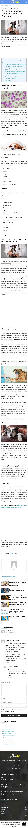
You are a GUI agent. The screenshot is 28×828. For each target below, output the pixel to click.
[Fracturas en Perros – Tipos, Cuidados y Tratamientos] (5, 618)
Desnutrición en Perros (20, 130)
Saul (14, 569)
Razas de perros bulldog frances (8, 737)
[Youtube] (19, 769)
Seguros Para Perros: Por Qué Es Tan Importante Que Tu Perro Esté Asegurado (17, 604)
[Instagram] (12, 769)
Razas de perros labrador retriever (9, 735)
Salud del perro (8, 5)
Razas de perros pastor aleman (8, 724)
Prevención (7, 80)
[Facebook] (8, 769)
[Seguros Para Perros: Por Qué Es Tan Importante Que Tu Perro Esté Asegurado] (5, 604)
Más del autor (5, 579)
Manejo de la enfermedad (10, 78)
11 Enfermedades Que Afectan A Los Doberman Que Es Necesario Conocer (17, 611)
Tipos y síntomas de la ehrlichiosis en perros (15, 64)
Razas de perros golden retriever (8, 731)
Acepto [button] (24, 824)
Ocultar (18, 59)
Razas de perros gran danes (7, 739)
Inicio (2, 5)
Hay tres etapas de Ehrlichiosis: (13, 66)
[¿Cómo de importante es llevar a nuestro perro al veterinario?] (5, 590)
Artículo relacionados (8, 576)
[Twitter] (16, 769)
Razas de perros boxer (7, 733)
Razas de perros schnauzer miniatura (9, 744)
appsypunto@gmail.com (17, 765)
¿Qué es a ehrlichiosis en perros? (10, 62)
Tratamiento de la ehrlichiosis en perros (13, 76)
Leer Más (14, 826)
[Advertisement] (14, 52)
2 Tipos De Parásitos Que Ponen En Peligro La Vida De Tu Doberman (18, 597)
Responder (7, 636)
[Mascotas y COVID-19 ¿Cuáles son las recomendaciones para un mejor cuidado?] (5, 583)
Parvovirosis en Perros (18, 419)
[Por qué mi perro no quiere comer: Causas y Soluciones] (5, 793)
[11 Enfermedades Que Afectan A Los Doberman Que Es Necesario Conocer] (5, 611)
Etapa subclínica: (10, 68)
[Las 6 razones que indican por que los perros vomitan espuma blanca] (5, 786)
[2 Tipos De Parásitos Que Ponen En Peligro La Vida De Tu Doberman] (5, 597)
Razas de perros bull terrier (7, 729)
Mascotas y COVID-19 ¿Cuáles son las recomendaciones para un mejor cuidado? (17, 583)
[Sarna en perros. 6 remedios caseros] (5, 779)
